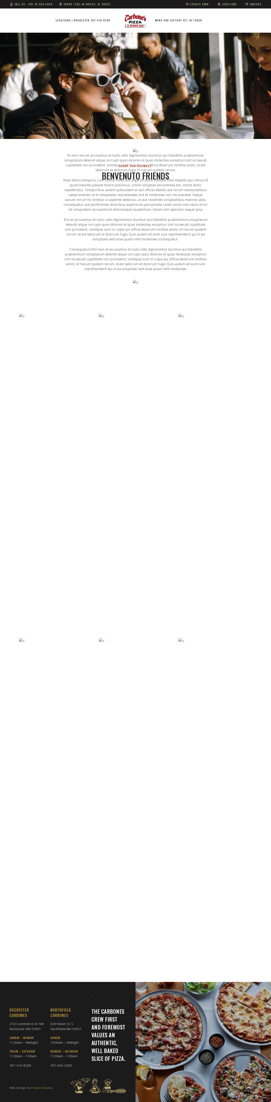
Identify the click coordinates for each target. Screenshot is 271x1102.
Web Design (18, 1088)
